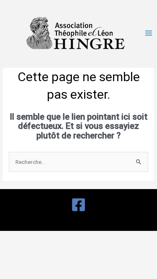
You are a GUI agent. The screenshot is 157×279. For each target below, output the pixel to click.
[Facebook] (78, 204)
